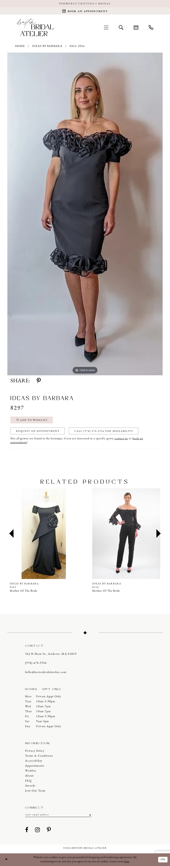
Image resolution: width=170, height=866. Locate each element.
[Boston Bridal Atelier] (35, 27)
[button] (106, 27)
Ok (163, 859)
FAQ (28, 780)
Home (20, 46)
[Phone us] (150, 27)
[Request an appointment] (136, 27)
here (126, 861)
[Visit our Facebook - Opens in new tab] (26, 830)
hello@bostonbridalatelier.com (46, 672)
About (29, 775)
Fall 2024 (77, 46)
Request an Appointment (38, 431)
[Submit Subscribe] (89, 815)
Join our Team (35, 790)
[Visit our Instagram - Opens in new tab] (37, 830)
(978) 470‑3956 (36, 663)
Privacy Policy (35, 750)
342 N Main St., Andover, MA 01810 (50, 654)
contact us (121, 438)
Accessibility (33, 760)
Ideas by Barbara (47, 46)
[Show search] (121, 27)
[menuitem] (106, 27)
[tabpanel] (85, 214)
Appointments (34, 765)
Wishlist (30, 770)
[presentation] (49, 533)
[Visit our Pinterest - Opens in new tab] (49, 830)
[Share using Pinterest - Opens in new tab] (39, 381)
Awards (30, 785)
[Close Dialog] (6, 859)
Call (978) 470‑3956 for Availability (103, 431)
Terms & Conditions (39, 755)
